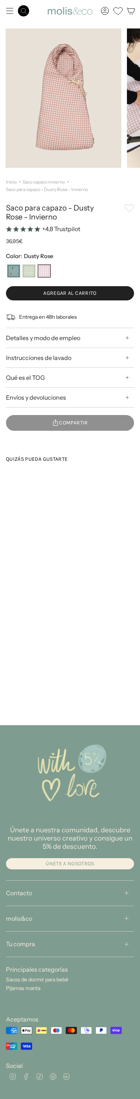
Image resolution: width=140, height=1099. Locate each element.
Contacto (19, 893)
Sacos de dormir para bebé (37, 979)
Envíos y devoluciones (36, 397)
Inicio (11, 182)
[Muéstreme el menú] (9, 10)
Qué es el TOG (25, 377)
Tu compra (20, 944)
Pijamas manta (23, 988)
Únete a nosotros (70, 863)
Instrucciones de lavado (38, 357)
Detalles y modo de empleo (43, 338)
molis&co (19, 918)
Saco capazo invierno (44, 182)
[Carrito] (131, 10)
